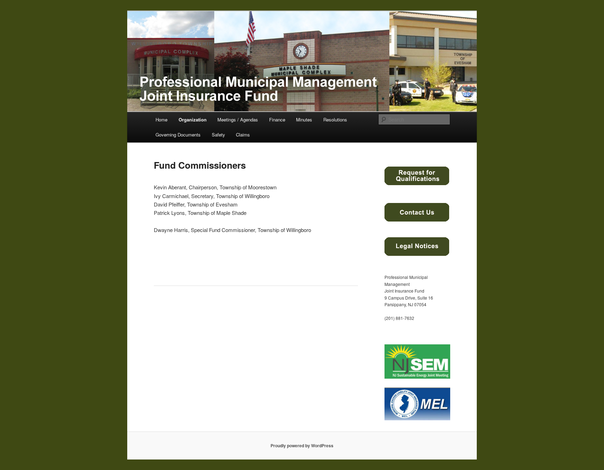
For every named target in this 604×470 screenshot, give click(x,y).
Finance (277, 119)
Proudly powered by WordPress (302, 445)
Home (161, 119)
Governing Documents (178, 134)
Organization (193, 119)
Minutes (304, 119)
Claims (243, 134)
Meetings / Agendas (237, 119)
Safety (218, 134)
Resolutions (335, 119)
